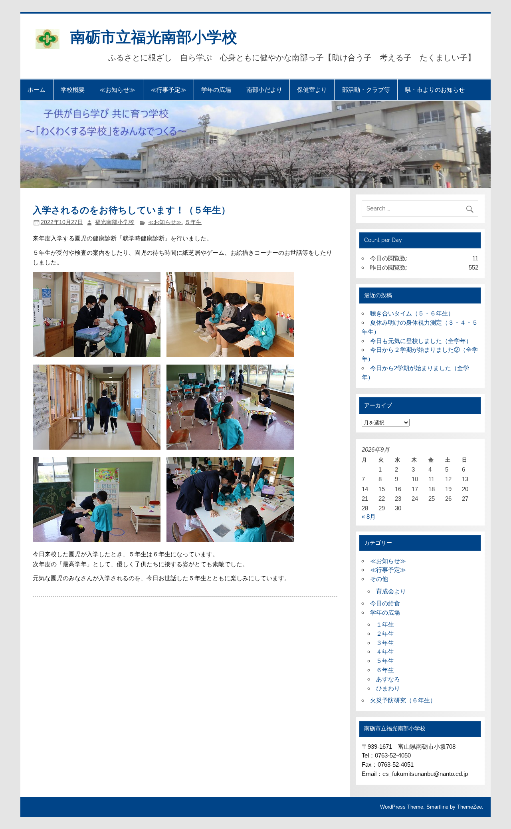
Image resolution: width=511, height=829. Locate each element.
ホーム (37, 89)
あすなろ (388, 679)
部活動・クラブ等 (366, 89)
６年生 (385, 669)
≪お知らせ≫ (117, 89)
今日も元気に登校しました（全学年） (421, 340)
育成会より (391, 591)
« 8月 (369, 516)
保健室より (312, 89)
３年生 (385, 642)
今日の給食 (385, 603)
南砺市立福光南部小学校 (153, 36)
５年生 (193, 222)
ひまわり (388, 688)
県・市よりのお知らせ (435, 89)
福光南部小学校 (114, 222)
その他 (379, 578)
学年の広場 (216, 89)
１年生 (385, 624)
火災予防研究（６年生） (403, 700)
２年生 (385, 633)
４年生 (385, 651)
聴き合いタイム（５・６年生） (412, 313)
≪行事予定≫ (168, 89)
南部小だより (264, 89)
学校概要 (73, 89)
